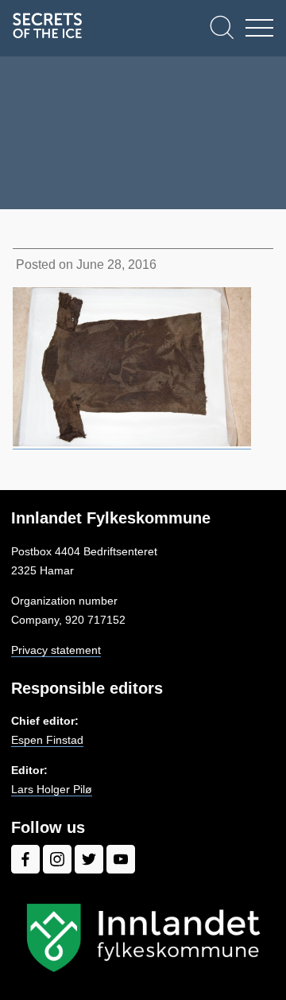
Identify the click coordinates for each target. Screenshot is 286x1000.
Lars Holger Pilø (51, 789)
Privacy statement (56, 650)
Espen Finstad (47, 739)
